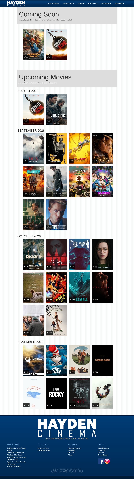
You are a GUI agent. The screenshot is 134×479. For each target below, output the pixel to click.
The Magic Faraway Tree (15, 452)
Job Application (103, 455)
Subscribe (101, 452)
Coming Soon (68, 3)
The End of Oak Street (14, 455)
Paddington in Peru (44, 450)
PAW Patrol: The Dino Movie (16, 457)
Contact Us (101, 450)
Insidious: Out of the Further (16, 448)
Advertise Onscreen (74, 448)
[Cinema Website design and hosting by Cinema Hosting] (67, 470)
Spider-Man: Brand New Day (16, 462)
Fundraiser (106, 3)
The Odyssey (11, 464)
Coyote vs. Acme (43, 448)
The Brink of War (12, 459)
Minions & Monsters (13, 466)
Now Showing (53, 3)
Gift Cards (92, 3)
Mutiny (9, 450)
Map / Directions (103, 448)
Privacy (70, 455)
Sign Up (81, 3)
